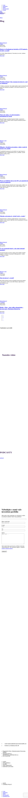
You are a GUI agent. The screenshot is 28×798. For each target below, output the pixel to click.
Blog (1, 11)
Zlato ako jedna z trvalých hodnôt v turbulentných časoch (10, 115)
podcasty (2, 458)
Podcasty (2, 13)
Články (1, 44)
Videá (1, 12)
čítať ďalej (2, 55)
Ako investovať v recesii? (7, 278)
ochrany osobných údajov (7, 548)
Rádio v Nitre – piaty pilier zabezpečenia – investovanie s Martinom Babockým (12, 308)
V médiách (2, 302)
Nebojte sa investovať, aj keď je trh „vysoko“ (12, 216)
